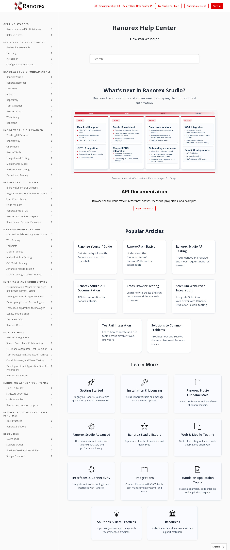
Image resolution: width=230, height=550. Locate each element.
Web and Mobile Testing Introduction (26, 234)
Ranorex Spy (13, 140)
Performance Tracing (17, 169)
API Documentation (105, 6)
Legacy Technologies (17, 313)
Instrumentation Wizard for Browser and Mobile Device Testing (26, 288)
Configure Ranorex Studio (20, 64)
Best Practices (14, 420)
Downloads (12, 438)
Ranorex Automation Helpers (22, 216)
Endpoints (11, 245)
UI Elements (13, 146)
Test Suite (11, 88)
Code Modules (14, 204)
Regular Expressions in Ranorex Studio (27, 193)
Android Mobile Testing (19, 257)
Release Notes (14, 35)
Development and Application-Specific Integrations (27, 367)
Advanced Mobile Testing (20, 268)
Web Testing (13, 240)
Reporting (11, 122)
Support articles (14, 444)
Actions (10, 94)
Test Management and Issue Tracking (27, 354)
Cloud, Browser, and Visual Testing (25, 360)
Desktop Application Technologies (25, 302)
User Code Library (16, 199)
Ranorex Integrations (17, 337)
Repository (12, 99)
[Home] (29, 6)
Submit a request (196, 6)
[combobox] (219, 546)
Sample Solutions (15, 456)
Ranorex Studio (14, 77)
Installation (12, 58)
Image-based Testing (17, 158)
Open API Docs (144, 208)
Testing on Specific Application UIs (25, 296)
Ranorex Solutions (16, 426)
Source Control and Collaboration (24, 343)
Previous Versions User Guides (23, 450)
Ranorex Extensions (17, 375)
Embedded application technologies (25, 307)
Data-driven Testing (17, 175)
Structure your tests (17, 393)
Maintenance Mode (17, 163)
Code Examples (14, 399)
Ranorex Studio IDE (17, 210)
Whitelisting (12, 117)
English (216, 546)
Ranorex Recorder (16, 82)
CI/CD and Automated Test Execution (26, 348)
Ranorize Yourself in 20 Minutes (23, 29)
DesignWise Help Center (135, 6)
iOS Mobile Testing (16, 263)
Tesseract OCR (14, 319)
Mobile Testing (14, 251)
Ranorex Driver (14, 325)
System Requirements (18, 47)
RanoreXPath (13, 152)
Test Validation (14, 105)
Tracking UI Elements (17, 135)
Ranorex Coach (14, 111)
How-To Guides (14, 388)
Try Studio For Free (168, 6)
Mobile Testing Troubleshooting (23, 274)
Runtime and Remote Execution (23, 222)
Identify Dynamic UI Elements (22, 187)
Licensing (11, 53)
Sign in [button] (217, 6)
